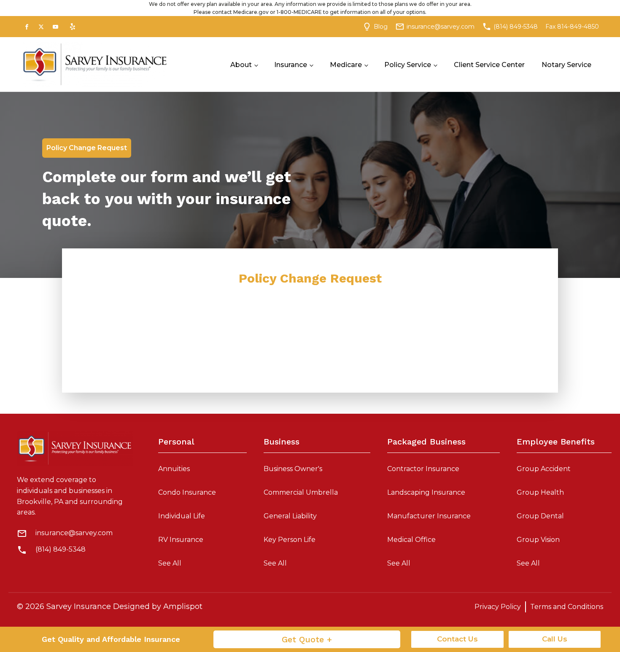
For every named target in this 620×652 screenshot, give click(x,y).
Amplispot (182, 606)
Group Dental (540, 516)
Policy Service (407, 65)
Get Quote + (307, 639)
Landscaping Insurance (426, 492)
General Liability (290, 516)
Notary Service (566, 65)
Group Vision (538, 540)
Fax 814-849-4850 (572, 26)
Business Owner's (293, 469)
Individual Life (181, 516)
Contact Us (457, 639)
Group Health (540, 492)
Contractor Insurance (423, 469)
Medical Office (411, 540)
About (241, 65)
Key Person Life (289, 540)
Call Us (554, 639)
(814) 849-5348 (60, 549)
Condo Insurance (187, 492)
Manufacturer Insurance (429, 516)
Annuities (174, 469)
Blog (381, 26)
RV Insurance (180, 540)
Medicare (346, 65)
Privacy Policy (497, 607)
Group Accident (544, 469)
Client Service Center (489, 65)
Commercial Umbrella (301, 492)
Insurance (290, 65)
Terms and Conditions (566, 607)
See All (169, 563)
